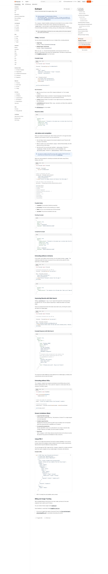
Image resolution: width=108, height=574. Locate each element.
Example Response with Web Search (84, 27)
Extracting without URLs (82, 29)
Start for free (84, 47)
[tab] (37, 61)
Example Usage (82, 11)
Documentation (18, 4)
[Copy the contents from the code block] (70, 61)
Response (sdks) (82, 13)
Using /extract (81, 9)
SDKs (23, 4)
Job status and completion (83, 15)
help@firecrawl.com (41, 54)
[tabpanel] (53, 74)
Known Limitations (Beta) (83, 31)
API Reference (28, 4)
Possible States (82, 17)
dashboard (54, 505)
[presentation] (53, 122)
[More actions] (71, 9)
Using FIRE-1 (80, 32)
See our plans (84, 49)
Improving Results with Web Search (85, 24)
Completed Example (83, 20)
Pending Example (83, 18)
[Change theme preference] (92, 1)
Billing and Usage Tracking (83, 34)
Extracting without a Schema (83, 22)
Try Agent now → (47, 19)
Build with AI (34, 4)
